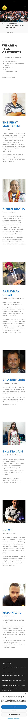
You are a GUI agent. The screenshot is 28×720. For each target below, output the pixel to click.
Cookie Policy (10, 718)
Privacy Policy (16, 718)
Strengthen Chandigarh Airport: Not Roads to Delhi (13, 685)
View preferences (14, 714)
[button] (26, 693)
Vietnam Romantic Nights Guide (9, 672)
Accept (14, 707)
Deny (14, 711)
